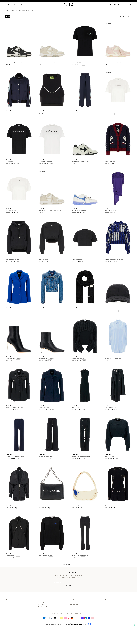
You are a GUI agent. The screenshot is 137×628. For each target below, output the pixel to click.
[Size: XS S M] (118, 139)
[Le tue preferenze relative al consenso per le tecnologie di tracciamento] (134, 625)
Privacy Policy (73, 599)
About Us (8, 599)
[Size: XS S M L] (85, 237)
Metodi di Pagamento (42, 602)
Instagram (104, 602)
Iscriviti (68, 585)
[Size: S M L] (19, 237)
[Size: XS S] (85, 40)
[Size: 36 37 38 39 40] (85, 188)
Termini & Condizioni (74, 604)
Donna (12, 10)
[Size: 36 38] (118, 336)
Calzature (18, 10)
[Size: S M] (118, 287)
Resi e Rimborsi (41, 604)
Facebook (104, 599)
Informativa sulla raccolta (53, 624)
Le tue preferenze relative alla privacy (75, 624)
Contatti (7, 602)
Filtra (7, 16)
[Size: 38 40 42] (19, 90)
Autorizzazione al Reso (43, 606)
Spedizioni (40, 599)
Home (6, 10)
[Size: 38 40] (118, 237)
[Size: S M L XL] (52, 533)
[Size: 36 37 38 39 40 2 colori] (19, 40)
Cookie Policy (73, 602)
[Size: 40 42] (85, 90)
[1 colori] (85, 483)
